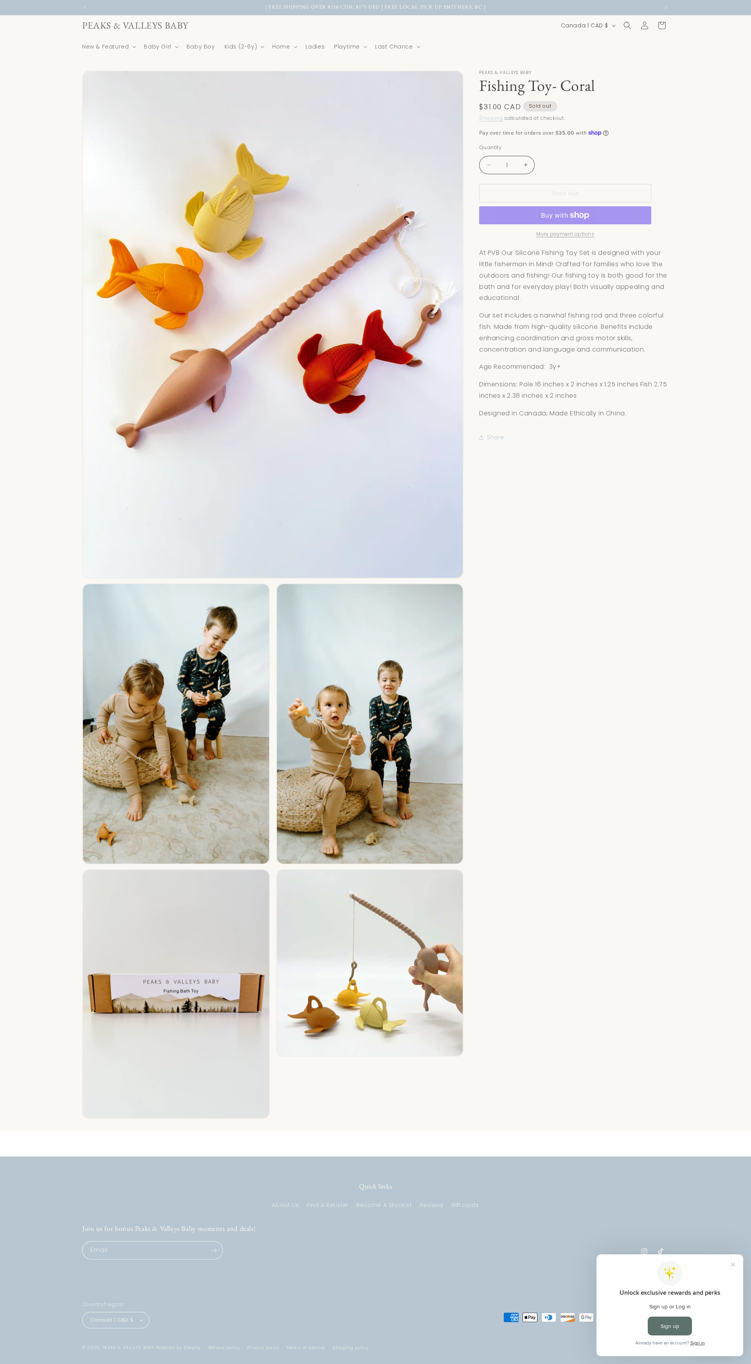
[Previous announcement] (84, 7)
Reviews (431, 1205)
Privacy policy (263, 1347)
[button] (108, 46)
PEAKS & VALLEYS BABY (128, 1347)
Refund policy (224, 1347)
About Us (285, 1205)
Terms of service (306, 1347)
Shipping (491, 118)
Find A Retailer (328, 1205)
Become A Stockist (384, 1205)
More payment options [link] (565, 234)
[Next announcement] (666, 7)
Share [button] (495, 437)
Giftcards (465, 1205)
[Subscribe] (214, 1250)
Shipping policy (350, 1347)
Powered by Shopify (178, 1347)
